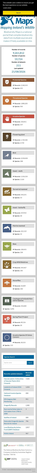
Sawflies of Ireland (10, 417)
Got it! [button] (18, 13)
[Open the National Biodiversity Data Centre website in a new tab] (6, 446)
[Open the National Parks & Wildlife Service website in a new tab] (29, 446)
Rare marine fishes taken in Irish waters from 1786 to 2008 (13, 411)
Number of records (18, 49)
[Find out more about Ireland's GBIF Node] (10, 459)
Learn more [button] (7, 8)
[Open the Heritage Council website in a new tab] (12, 446)
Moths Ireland (9, 433)
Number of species (18, 56)
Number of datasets (18, 62)
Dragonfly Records (10, 405)
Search (30, 363)
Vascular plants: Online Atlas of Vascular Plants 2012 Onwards (13, 381)
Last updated (18, 68)
